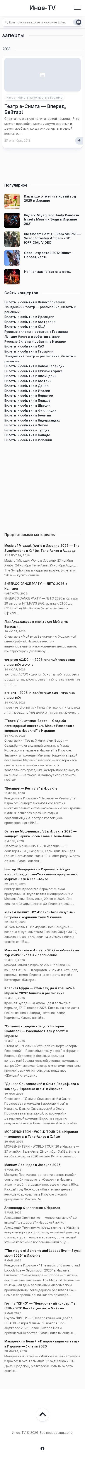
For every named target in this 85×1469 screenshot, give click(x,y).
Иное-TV (42, 8)
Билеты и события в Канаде (27, 435)
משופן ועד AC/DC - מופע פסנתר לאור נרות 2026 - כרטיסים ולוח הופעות (39, 662)
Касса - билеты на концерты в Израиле (34, 97)
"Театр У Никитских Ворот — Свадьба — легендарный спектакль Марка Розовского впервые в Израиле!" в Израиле (39, 725)
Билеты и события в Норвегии (28, 395)
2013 (6, 49)
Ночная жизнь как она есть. (47, 272)
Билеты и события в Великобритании (34, 302)
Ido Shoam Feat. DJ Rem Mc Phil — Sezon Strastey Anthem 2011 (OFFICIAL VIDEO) (52, 238)
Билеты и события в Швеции (27, 405)
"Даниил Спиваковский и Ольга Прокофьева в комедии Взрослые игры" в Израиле (41, 1086)
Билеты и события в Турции (26, 430)
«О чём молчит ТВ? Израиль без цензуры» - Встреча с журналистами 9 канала (39, 914)
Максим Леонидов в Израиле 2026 (32, 1165)
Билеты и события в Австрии (27, 381)
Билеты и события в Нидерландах (32, 420)
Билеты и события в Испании (28, 440)
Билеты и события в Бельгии (27, 415)
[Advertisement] (42, 485)
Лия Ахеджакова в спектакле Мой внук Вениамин (36, 624)
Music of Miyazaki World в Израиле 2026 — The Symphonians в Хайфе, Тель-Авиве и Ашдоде (42, 548)
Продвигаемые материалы (30, 535)
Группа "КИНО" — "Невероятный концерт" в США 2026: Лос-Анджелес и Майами (39, 1305)
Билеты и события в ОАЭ (24, 346)
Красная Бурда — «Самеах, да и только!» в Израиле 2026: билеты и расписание (39, 990)
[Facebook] (42, 1449)
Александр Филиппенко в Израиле (32, 1208)
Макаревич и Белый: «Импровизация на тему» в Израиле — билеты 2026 (42, 1343)
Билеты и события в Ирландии (29, 317)
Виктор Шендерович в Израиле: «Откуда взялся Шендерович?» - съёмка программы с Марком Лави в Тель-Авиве (41, 874)
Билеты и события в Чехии (26, 425)
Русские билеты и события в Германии (36, 331)
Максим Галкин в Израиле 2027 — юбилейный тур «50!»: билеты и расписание (41, 952)
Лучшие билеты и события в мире (32, 336)
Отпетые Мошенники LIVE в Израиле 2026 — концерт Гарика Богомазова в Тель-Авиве (40, 833)
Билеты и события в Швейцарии (30, 376)
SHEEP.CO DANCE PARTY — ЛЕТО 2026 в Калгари (35, 586)
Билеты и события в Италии (27, 391)
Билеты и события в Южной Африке (33, 371)
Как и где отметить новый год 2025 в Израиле (50, 198)
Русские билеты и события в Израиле (35, 341)
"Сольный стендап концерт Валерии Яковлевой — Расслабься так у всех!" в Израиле (36, 1031)
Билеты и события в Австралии (29, 322)
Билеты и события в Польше (27, 400)
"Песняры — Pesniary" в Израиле (30, 788)
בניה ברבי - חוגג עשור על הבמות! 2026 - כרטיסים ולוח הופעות (39, 695)
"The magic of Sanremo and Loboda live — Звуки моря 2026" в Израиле (42, 1253)
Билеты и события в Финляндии (30, 410)
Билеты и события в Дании (26, 386)
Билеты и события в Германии (29, 351)
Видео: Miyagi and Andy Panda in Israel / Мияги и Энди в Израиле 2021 (51, 219)
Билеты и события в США (24, 326)
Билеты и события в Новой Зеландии (34, 366)
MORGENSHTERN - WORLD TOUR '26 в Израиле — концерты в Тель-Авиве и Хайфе (41, 1134)
